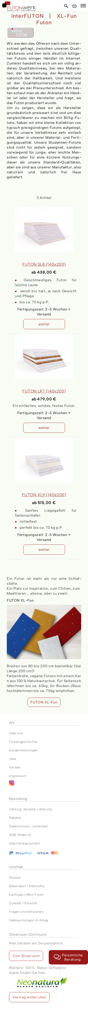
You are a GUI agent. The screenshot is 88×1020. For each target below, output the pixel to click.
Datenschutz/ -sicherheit (28, 826)
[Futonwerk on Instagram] (44, 784)
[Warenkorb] (74, 6)
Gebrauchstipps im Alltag (28, 920)
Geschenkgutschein (24, 843)
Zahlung (15, 809)
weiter (44, 324)
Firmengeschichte (23, 742)
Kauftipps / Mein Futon (26, 895)
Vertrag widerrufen (29, 997)
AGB (12, 835)
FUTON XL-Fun (43, 702)
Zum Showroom (26, 956)
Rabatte (15, 818)
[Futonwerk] (19, 6)
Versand (29, 809)
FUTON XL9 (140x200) (44, 494)
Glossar (15, 877)
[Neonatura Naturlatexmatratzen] (38, 977)
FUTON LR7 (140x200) (44, 391)
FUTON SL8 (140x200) (44, 264)
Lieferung (44, 809)
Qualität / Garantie (23, 903)
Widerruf (24, 835)
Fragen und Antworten (26, 912)
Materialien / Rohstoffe (26, 886)
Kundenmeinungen (23, 750)
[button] (83, 6)
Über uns (16, 733)
